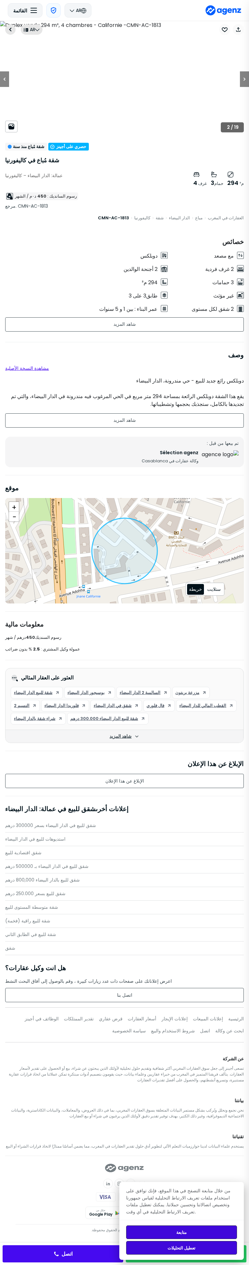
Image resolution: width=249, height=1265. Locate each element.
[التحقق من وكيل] (53, 10)
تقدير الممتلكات (79, 1019)
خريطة (195, 589)
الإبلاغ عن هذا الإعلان (124, 781)
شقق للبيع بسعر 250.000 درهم (35, 893)
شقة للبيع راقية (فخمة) (27, 921)
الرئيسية (236, 1019)
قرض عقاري (111, 1019)
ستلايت (214, 589)
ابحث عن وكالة (229, 1031)
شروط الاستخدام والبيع (173, 1031)
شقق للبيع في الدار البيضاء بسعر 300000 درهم (50, 825)
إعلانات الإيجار (174, 1019)
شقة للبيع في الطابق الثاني (30, 934)
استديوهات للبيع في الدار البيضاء (35, 839)
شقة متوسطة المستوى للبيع (31, 907)
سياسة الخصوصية (129, 1031)
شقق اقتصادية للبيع (23, 852)
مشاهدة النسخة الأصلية (27, 368)
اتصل (205, 1031)
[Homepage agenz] (223, 10)
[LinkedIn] (108, 1183)
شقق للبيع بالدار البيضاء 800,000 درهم (42, 880)
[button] (238, 29)
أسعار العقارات (142, 1019)
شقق (10, 948)
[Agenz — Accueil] (124, 1168)
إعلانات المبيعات (208, 1019)
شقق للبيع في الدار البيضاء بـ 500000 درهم (47, 866)
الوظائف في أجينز (42, 1019)
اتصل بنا (124, 995)
